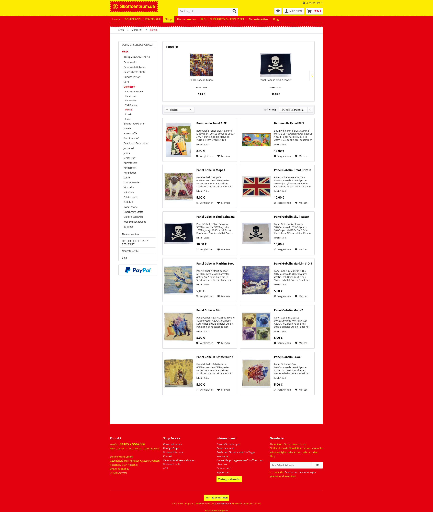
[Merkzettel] (278, 11)
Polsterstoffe (131, 197)
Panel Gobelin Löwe (287, 357)
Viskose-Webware (133, 216)
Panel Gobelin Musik (201, 80)
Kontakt (167, 456)
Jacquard (129, 148)
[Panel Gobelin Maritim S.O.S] (256, 280)
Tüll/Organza (131, 105)
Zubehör (128, 226)
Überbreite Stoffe (133, 211)
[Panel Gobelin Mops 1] (178, 186)
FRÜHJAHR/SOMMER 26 (137, 57)
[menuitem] (208, 13)
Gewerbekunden (172, 444)
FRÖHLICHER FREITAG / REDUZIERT (135, 242)
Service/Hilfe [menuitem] (313, 2)
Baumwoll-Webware (135, 67)
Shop (125, 51)
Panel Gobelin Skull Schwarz (276, 80)
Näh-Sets (129, 192)
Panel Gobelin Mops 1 (210, 170)
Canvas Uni (130, 96)
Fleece (127, 128)
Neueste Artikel (130, 251)
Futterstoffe (130, 133)
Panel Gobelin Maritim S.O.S (293, 263)
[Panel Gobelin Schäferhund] (178, 373)
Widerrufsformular (174, 452)
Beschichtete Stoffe (134, 72)
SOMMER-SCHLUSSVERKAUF (138, 44)
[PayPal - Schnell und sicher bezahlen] (138, 270)
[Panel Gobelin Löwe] (256, 373)
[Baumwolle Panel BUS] (256, 140)
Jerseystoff (129, 158)
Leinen (127, 177)
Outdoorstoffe (132, 182)
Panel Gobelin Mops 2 (288, 310)
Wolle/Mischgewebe (135, 221)
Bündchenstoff (132, 76)
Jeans (127, 153)
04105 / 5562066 (132, 444)
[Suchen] (234, 11)
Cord (126, 81)
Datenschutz (223, 468)
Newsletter (222, 456)
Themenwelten (130, 234)
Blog (124, 257)
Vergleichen (206, 156)
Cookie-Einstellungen (228, 444)
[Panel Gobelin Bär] (178, 327)
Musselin (129, 187)
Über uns (221, 464)
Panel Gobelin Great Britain (292, 170)
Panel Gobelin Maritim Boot (215, 263)
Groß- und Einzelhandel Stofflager (235, 452)
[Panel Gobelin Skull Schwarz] (275, 65)
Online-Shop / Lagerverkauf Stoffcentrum (239, 460)
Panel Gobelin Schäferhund (214, 357)
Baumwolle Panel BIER (211, 123)
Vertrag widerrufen (229, 479)
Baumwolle (130, 62)
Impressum (222, 472)
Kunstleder (130, 172)
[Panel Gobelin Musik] (201, 65)
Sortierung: (270, 109)
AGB (165, 468)
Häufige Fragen (171, 448)
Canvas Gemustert (134, 91)
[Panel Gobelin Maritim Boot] (178, 280)
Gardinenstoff (131, 138)
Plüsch (128, 114)
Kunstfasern (131, 162)
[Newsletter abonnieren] (317, 465)
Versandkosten (224, 503)
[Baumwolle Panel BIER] (178, 140)
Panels (128, 109)
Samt (127, 118)
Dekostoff (129, 86)
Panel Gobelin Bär (208, 310)
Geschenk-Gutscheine (136, 143)
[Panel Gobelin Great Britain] (256, 186)
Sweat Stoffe (131, 207)
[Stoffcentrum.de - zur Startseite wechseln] (134, 6)
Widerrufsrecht (171, 464)
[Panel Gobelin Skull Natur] (256, 233)
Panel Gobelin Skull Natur (291, 217)
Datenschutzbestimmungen (300, 472)
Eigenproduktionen (134, 123)
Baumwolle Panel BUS (289, 123)
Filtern (173, 109)
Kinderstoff (130, 167)
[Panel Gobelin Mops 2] (256, 327)
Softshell (128, 202)
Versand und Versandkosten (179, 460)
